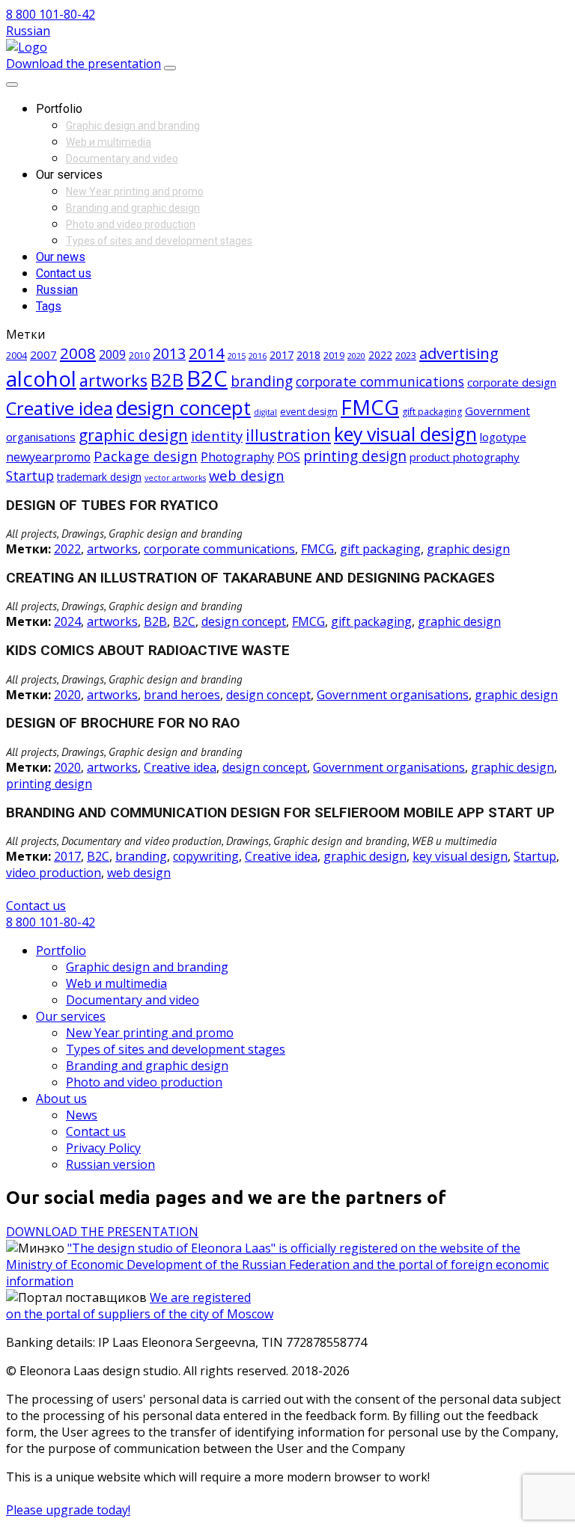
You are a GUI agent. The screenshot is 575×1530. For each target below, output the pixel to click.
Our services (71, 1016)
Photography (237, 457)
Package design (146, 455)
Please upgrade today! (68, 1510)
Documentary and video (122, 159)
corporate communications (380, 381)
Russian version (110, 1164)
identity (217, 435)
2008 (78, 352)
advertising (459, 352)
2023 (405, 355)
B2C (207, 378)
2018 (308, 355)
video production (53, 872)
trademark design (99, 477)
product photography (465, 456)
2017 (281, 355)
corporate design (511, 382)
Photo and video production (130, 224)
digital (265, 412)
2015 (237, 356)
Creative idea (59, 408)
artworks (113, 380)
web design (247, 475)
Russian (28, 30)
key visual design (405, 433)
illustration (288, 435)
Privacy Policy (103, 1148)
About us (61, 1098)
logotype (503, 436)
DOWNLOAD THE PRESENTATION (102, 1231)
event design (309, 411)
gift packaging (432, 411)
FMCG (370, 407)
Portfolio (61, 950)
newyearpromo (48, 457)
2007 (43, 354)
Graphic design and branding (133, 126)
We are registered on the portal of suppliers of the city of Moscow (139, 1305)
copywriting (206, 856)
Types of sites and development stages (159, 241)
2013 (169, 353)
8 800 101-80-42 (50, 14)
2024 (67, 621)
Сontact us (36, 905)
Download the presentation (83, 63)
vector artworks (175, 478)
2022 (380, 355)
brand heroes (182, 694)
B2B (166, 380)
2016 (258, 356)
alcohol (41, 378)
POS (288, 457)
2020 (356, 356)
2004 (16, 355)
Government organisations (393, 694)
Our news (60, 257)
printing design (355, 456)
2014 (207, 352)
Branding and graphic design (133, 208)
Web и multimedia (108, 142)
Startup (30, 476)
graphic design (133, 435)
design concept (183, 407)
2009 (112, 354)
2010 (139, 355)
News (81, 1115)
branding (262, 381)
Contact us (63, 273)
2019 (333, 355)
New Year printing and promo (135, 191)
